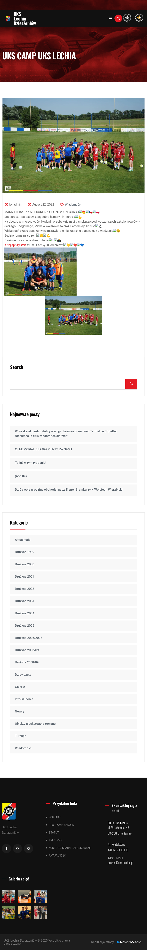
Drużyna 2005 (24, 625)
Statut (54, 832)
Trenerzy (55, 840)
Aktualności (23, 540)
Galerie (20, 687)
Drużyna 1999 (24, 552)
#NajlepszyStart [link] (15, 245)
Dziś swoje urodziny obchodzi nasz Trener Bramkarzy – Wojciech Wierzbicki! (69, 489)
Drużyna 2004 (24, 613)
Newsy (19, 711)
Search (16, 367)
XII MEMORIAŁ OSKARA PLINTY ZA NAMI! (43, 449)
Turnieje (20, 736)
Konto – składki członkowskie (70, 847)
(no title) (21, 476)
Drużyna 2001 (24, 576)
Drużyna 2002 (24, 589)
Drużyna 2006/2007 (28, 638)
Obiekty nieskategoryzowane (35, 723)
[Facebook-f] (6, 848)
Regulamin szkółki (61, 824)
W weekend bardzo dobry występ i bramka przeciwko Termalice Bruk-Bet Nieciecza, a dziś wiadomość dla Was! (66, 434)
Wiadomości (73, 204)
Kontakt (55, 817)
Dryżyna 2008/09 (26, 662)
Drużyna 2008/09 (27, 650)
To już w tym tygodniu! (30, 463)
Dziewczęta (23, 674)
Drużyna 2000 (24, 564)
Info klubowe (24, 699)
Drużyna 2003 (24, 601)
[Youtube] (17, 848)
